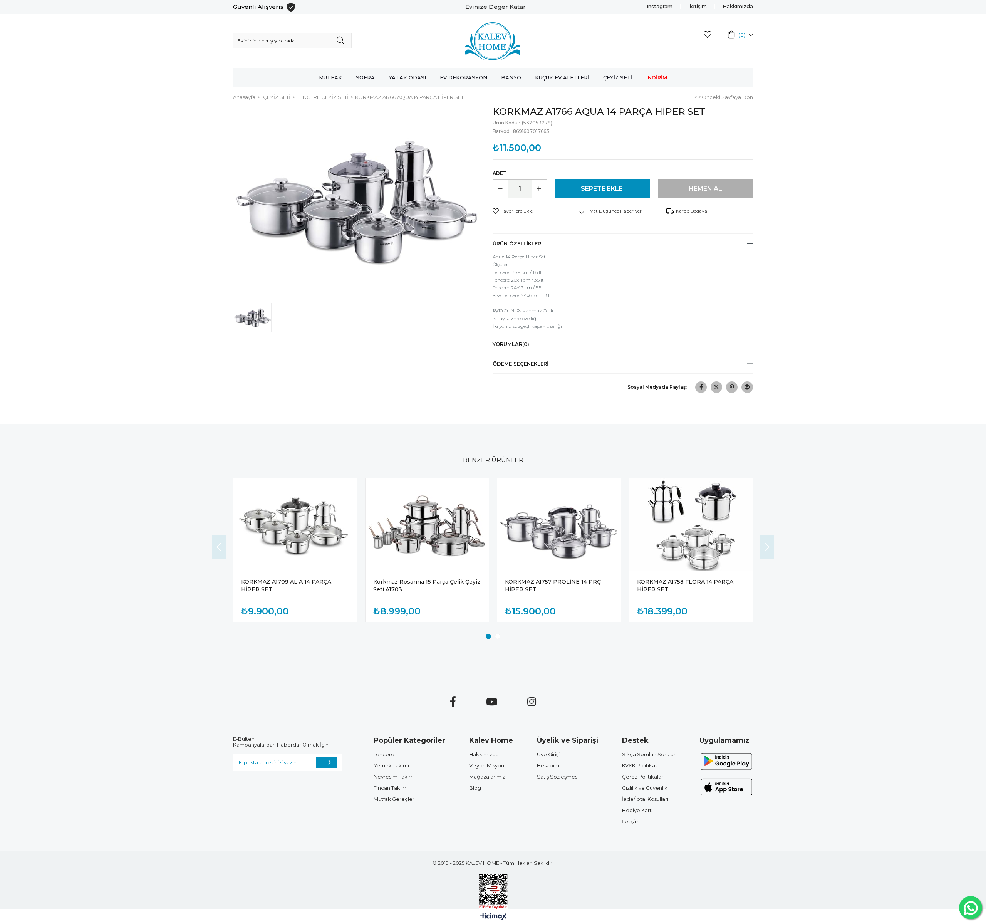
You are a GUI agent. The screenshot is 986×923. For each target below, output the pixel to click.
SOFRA (365, 77)
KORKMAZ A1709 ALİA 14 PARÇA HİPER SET (286, 585)
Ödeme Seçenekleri (520, 364)
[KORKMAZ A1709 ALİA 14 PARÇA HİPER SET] (295, 525)
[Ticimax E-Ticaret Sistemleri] (493, 917)
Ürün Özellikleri (518, 243)
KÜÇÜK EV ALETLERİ (562, 77)
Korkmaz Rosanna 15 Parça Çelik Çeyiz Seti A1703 (426, 585)
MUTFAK (330, 77)
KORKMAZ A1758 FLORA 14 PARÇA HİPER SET (685, 585)
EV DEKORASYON (463, 77)
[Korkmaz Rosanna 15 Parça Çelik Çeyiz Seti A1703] (427, 525)
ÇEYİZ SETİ (617, 77)
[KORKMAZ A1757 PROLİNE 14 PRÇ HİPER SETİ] (559, 525)
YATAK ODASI (407, 77)
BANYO (511, 77)
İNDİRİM (656, 77)
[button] (488, 636)
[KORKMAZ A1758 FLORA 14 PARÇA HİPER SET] (691, 525)
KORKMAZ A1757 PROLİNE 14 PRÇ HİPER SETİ (553, 585)
